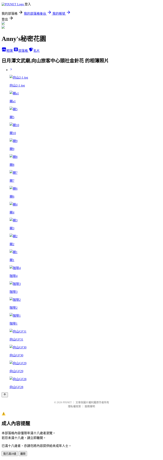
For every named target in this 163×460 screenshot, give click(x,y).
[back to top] (5, 394)
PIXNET (67, 402)
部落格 (23, 50)
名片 (36, 50)
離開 (22, 453)
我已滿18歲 (9, 453)
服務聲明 (90, 406)
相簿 (10, 50)
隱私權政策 (74, 406)
